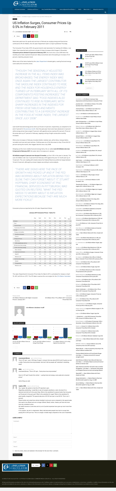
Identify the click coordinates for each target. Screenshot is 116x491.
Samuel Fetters (80, 136)
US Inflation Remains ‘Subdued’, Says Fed (92, 336)
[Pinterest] (32, 36)
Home (14, 16)
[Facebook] (24, 36)
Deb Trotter (79, 160)
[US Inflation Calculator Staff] (14, 32)
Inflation (19, 16)
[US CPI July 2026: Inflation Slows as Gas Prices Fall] (22, 333)
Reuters (36, 189)
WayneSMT (79, 373)
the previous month (29, 129)
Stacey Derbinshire (81, 378)
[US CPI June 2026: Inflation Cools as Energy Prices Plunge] (42, 333)
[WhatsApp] (36, 36)
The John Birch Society (81, 184)
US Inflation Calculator (63, 276)
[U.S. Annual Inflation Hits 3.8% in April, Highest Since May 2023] (80, 82)
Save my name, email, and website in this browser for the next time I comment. (37, 450)
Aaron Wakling (80, 383)
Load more (89, 88)
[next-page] (16, 347)
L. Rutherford (79, 316)
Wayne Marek (79, 348)
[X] (28, 36)
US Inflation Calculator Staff (23, 31)
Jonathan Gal (79, 104)
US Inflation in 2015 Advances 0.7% (90, 113)
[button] (105, 12)
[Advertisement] (89, 30)
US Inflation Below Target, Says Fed (90, 267)
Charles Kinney (80, 108)
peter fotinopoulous (81, 121)
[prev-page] (14, 347)
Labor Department (41, 61)
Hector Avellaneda (81, 289)
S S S (77, 388)
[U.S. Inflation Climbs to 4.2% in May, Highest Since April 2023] (62, 333)
